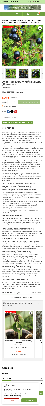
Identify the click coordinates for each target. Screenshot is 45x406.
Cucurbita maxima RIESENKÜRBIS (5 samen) (19, 342)
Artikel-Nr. (5, 88)
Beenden (12, 400)
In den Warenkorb (29, 102)
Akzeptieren (29, 400)
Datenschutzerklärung (12, 396)
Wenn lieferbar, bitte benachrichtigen (17, 123)
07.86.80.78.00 (13, 2)
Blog (29, 2)
